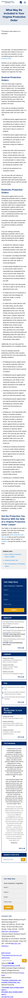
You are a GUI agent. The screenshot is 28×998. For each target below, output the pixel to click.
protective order (6, 58)
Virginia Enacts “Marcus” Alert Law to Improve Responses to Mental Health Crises (13, 725)
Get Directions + (14, 931)
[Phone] (21, 2)
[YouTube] (13, 963)
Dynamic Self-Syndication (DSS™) (12, 993)
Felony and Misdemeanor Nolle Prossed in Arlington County (14, 641)
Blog (6, 708)
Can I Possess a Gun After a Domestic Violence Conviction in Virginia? (14, 693)
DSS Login (10, 997)
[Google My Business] (10, 965)
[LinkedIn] (11, 963)
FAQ (5, 683)
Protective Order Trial (11, 560)
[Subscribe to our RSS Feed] (14, 712)
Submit (14, 610)
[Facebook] (8, 963)
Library (7, 654)
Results (7, 618)
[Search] (23, 859)
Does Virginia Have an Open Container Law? (14, 688)
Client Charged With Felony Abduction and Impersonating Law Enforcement (14, 633)
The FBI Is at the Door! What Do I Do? (13, 718)
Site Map (4, 997)
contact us (4, 541)
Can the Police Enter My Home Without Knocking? (14, 698)
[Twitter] (9, 963)
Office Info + (5, 931)
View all (20, 648)
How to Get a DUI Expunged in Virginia (13, 673)
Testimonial (9, 743)
